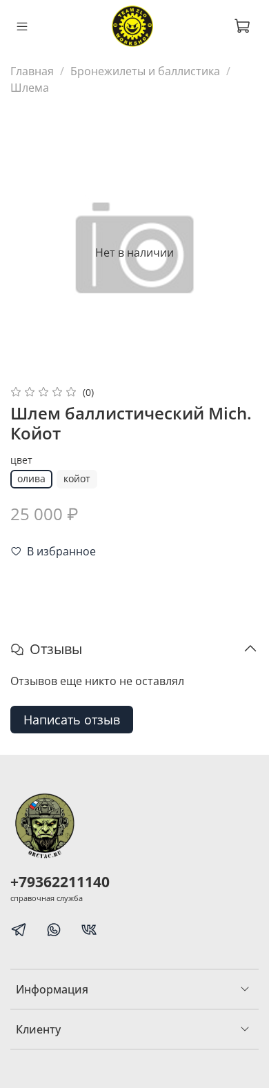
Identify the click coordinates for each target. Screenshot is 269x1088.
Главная (32, 71)
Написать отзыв (71, 719)
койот (76, 478)
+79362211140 (60, 881)
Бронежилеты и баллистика (145, 71)
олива (31, 478)
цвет (21, 460)
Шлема (29, 87)
